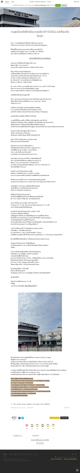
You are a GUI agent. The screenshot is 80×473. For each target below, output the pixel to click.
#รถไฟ (41, 404)
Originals (11, 454)
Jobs (5, 456)
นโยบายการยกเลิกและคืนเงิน (70, 459)
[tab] (17, 435)
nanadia (49, 1)
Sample (20, 454)
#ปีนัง (33, 404)
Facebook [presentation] (35, 436)
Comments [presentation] (17, 436)
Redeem (25, 454)
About (30, 454)
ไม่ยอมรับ (64, 5)
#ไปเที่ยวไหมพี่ (46, 404)
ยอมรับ (58, 5)
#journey (23, 404)
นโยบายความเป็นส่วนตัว (40, 5)
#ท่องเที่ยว (18, 404)
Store (12, 1)
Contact (35, 454)
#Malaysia (29, 404)
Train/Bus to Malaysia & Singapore (37, 1)
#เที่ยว (14, 404)
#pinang (37, 404)
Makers (7, 1)
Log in (41, 443)
